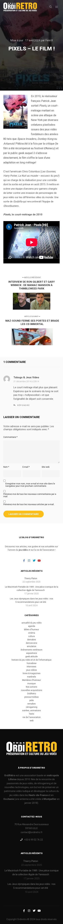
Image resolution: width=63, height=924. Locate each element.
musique (31, 683)
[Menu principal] (57, 7)
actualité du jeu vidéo (31, 623)
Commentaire (10, 437)
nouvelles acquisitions (31, 690)
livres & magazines (31, 673)
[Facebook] (24, 560)
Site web (45, 467)
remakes (31, 704)
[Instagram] (29, 560)
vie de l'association (32, 717)
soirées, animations (31, 710)
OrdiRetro (31, 693)
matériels (31, 677)
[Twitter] (34, 560)
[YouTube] (39, 560)
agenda (31, 626)
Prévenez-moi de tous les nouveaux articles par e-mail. (28, 504)
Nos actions (31, 687)
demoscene (31, 643)
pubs (31, 700)
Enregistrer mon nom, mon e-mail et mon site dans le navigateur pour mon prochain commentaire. (30, 484)
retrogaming (31, 707)
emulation (31, 646)
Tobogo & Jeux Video (26, 377)
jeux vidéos (31, 670)
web (31, 720)
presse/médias (31, 697)
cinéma (31, 633)
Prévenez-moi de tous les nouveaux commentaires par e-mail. (29, 495)
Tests (31, 714)
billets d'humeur (31, 629)
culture (31, 636)
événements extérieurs (31, 650)
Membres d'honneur (31, 680)
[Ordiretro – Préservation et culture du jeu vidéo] (20, 7)
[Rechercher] (51, 7)
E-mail (26, 467)
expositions (31, 653)
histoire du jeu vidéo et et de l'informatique (31, 660)
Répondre (23, 405)
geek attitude (31, 656)
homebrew (31, 663)
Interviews (31, 666)
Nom (6, 467)
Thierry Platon (30, 578)
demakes (31, 639)
